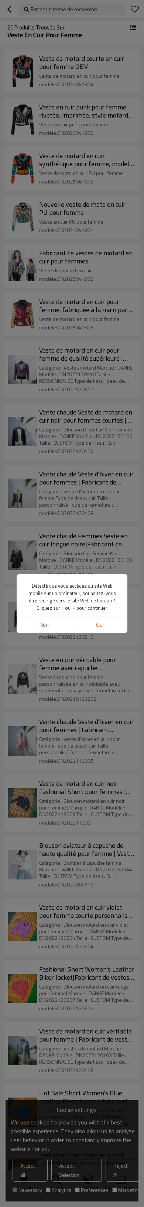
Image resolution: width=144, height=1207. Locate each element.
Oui (100, 624)
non (44, 624)
